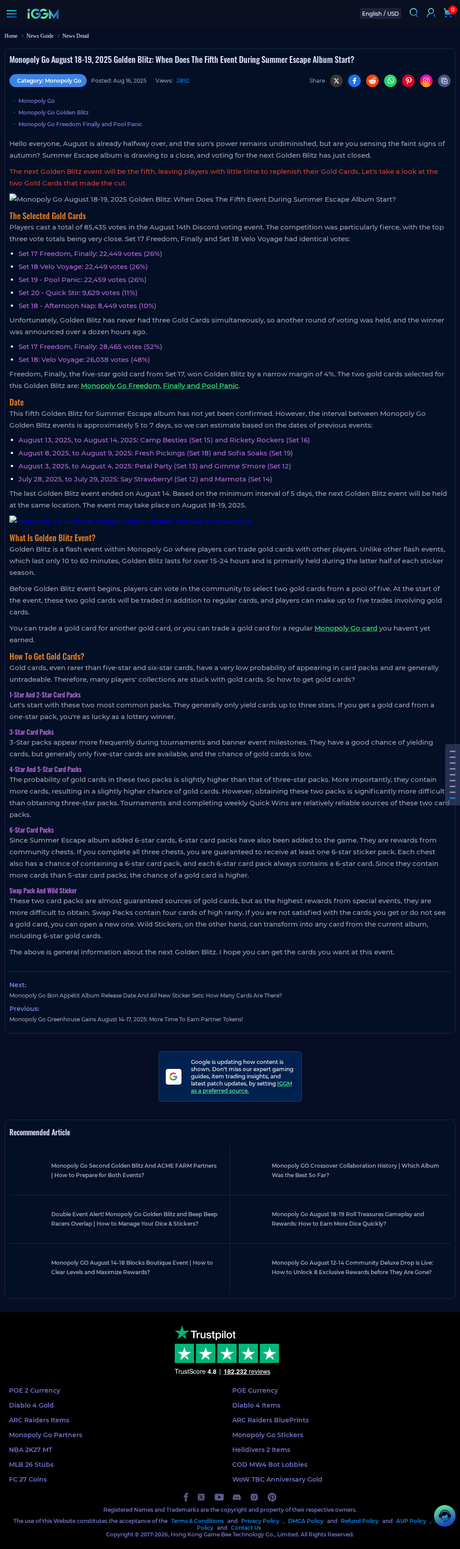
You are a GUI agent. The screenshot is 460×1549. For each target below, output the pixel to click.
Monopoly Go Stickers (267, 1435)
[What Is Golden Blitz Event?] (453, 762)
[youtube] (219, 1497)
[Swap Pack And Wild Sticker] (453, 798)
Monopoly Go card (345, 628)
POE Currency (255, 1390)
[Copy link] (444, 81)
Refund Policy (360, 1521)
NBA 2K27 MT (30, 1450)
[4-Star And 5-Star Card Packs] (453, 786)
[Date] (453, 757)
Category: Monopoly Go (49, 80)
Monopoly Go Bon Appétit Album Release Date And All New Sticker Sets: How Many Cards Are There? (145, 995)
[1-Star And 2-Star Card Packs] (453, 774)
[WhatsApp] (390, 81)
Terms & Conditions (197, 1521)
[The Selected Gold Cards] (453, 751)
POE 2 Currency (34, 1390)
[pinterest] (272, 1497)
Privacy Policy (260, 1521)
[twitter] (201, 1497)
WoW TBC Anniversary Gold (277, 1479)
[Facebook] (354, 81)
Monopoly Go (36, 100)
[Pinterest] (408, 81)
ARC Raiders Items (39, 1420)
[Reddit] (372, 81)
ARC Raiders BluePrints (270, 1420)
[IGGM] (43, 13)
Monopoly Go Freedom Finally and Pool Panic (80, 124)
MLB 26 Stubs (31, 1465)
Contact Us (246, 1527)
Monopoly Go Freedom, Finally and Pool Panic (160, 385)
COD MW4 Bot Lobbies (269, 1465)
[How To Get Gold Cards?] (453, 768)
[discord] (237, 1497)
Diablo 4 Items (256, 1405)
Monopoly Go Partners (45, 1435)
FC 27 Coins (28, 1479)
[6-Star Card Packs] (453, 792)
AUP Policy (411, 1521)
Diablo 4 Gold (31, 1405)
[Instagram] (426, 81)
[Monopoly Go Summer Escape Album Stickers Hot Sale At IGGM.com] (230, 521)
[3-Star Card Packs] (453, 780)
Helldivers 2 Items (261, 1450)
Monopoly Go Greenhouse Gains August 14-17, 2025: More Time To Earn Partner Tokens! (126, 1019)
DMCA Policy (305, 1521)
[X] (336, 81)
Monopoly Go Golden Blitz (53, 112)
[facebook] (186, 1497)
